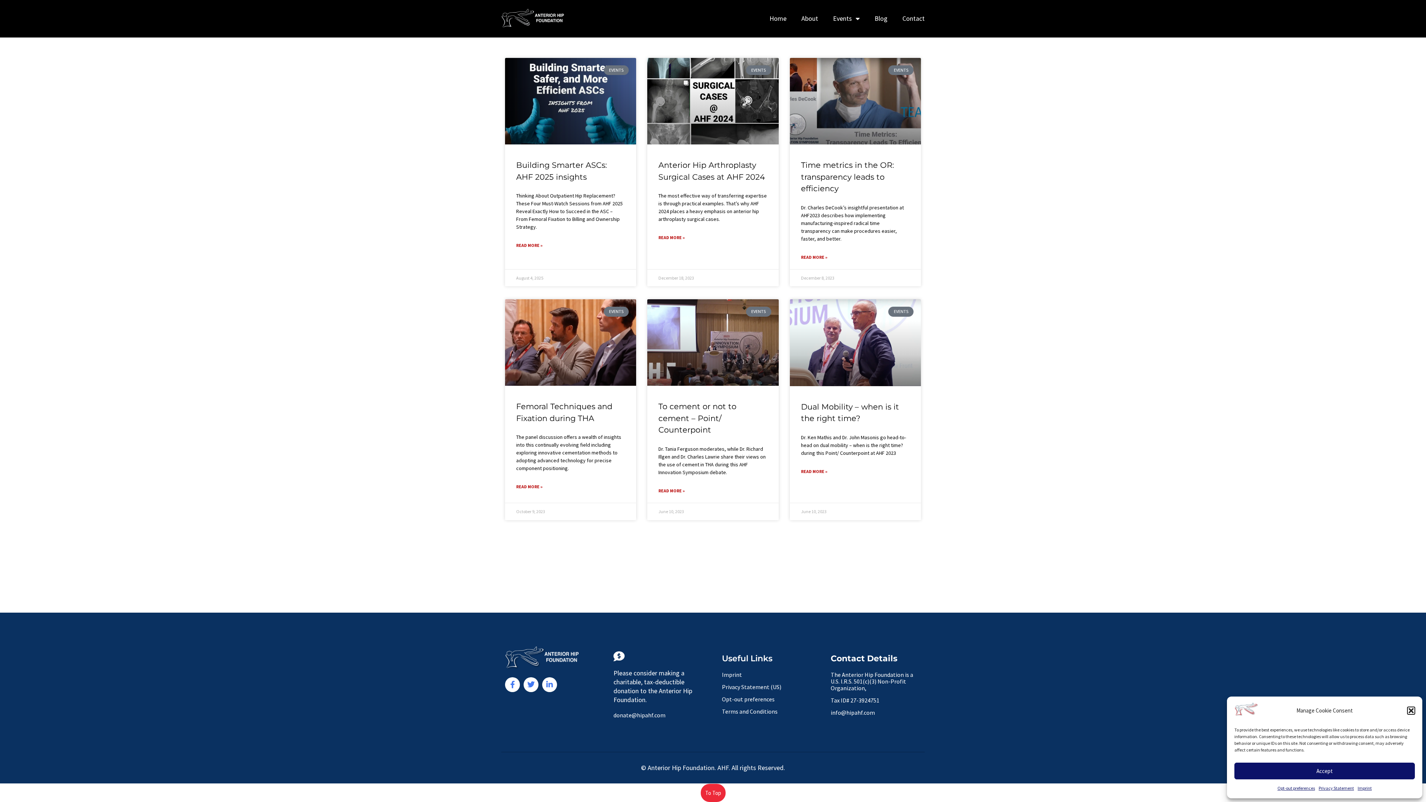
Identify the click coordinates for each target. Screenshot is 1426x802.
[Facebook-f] (512, 684)
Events (842, 18)
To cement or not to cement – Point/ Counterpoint (697, 418)
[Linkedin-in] (549, 684)
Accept (1324, 771)
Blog (881, 18)
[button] (1411, 710)
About (809, 18)
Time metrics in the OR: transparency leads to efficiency (847, 176)
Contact (913, 18)
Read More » (529, 245)
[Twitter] (531, 684)
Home (778, 18)
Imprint (1365, 788)
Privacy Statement (1336, 788)
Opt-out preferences (1296, 788)
